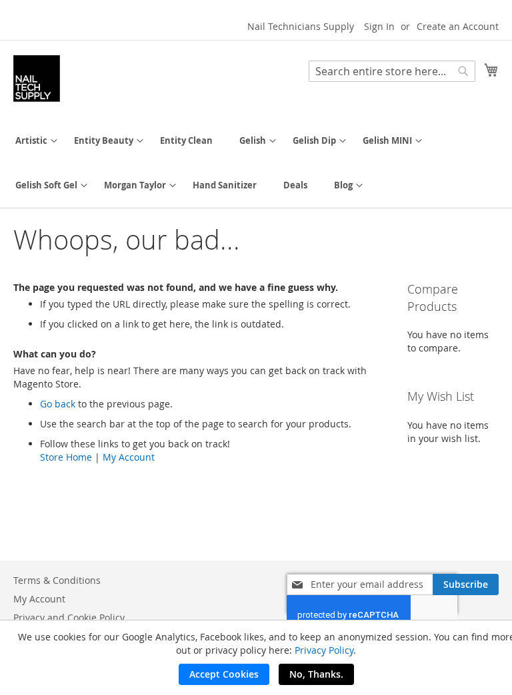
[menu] (256, 163)
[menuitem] (31, 140)
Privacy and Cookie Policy (69, 617)
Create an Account (458, 26)
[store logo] (36, 78)
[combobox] (392, 71)
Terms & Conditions (57, 580)
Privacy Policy (324, 650)
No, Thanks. (316, 674)
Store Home (66, 457)
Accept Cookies (224, 674)
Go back (57, 403)
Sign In (379, 26)
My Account (129, 457)
